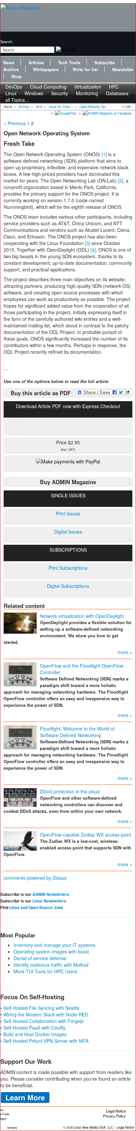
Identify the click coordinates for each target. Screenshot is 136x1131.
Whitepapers (45, 69)
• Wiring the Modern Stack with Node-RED (44, 1014)
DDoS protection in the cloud (70, 791)
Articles (36, 63)
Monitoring (87, 93)
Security (59, 93)
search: (6, 41)
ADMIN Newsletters (50, 894)
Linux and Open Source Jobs (36, 907)
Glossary (12, 1127)
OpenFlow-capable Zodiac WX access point (85, 834)
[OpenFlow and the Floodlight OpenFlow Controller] (20, 673)
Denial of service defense (40, 958)
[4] (93, 249)
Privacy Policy (114, 1115)
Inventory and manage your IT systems (54, 945)
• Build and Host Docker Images (33, 1034)
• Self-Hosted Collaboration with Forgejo (42, 1021)
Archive (11, 69)
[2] (120, 180)
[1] (104, 154)
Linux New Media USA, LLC (93, 1127)
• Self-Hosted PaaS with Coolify (32, 1027)
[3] (87, 243)
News (8, 63)
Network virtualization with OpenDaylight (82, 616)
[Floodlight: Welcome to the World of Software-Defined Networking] (20, 736)
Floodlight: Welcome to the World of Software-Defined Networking (77, 731)
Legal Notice (116, 1111)
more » (125, 652)
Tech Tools (69, 63)
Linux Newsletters (49, 901)
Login (127, 106)
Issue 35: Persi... (61, 106)
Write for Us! (85, 69)
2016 (39, 106)
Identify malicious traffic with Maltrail (51, 964)
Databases (117, 93)
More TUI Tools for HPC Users (45, 971)
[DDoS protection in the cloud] (20, 796)
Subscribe (104, 63)
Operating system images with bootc (51, 951)
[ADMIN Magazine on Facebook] (106, 113)
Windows (33, 93)
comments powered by (35, 877)
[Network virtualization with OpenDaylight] (20, 622)
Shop (16, 76)
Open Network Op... (94, 106)
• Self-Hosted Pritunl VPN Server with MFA (44, 1040)
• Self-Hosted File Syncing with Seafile (40, 1008)
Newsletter (122, 69)
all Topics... (17, 100)
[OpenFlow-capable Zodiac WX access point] (20, 840)
